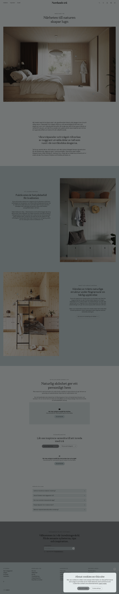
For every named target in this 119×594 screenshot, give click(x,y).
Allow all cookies (83, 588)
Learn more (102, 583)
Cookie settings (96, 588)
